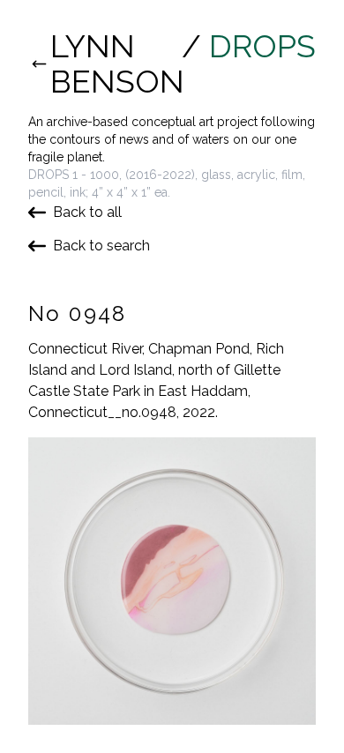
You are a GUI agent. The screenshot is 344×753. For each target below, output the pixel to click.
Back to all (87, 212)
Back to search (101, 246)
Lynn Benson (112, 63)
